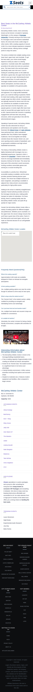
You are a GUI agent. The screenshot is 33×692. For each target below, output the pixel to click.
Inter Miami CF (8, 432)
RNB (25, 617)
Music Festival (24, 606)
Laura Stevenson (9, 517)
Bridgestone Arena (24, 580)
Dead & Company (8, 559)
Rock (24, 613)
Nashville (8, 608)
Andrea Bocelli (8, 445)
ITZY (5, 467)
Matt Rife (8, 555)
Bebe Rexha (7, 529)
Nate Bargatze (8, 449)
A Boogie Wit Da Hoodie (8, 574)
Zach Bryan (8, 570)
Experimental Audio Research (13, 523)
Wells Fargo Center (24, 572)
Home (3, 16)
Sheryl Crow (14, 130)
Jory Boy (6, 526)
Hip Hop (24, 599)
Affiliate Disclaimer (8, 650)
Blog (8, 639)
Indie (24, 602)
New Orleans (8, 604)
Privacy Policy (8, 643)
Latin (24, 621)
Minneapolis (8, 611)
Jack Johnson (25, 130)
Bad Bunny (7, 414)
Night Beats (7, 520)
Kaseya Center (24, 569)
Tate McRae (7, 458)
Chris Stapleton (8, 463)
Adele (5, 441)
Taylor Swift (8, 551)
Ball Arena (24, 576)
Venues (9, 16)
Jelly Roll (6, 427)
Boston (8, 600)
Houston (8, 623)
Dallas (8, 615)
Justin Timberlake (8, 563)
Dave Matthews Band (8, 578)
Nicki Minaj (8, 566)
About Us (8, 647)
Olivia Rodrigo (8, 410)
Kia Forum (25, 584)
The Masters (7, 436)
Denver (8, 619)
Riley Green (7, 423)
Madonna (6, 454)
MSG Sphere (24, 553)
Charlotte (12, 156)
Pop (25, 610)
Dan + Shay (7, 419)
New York (8, 596)
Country (24, 595)
